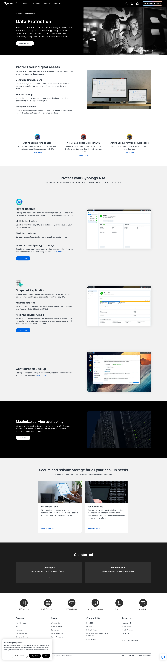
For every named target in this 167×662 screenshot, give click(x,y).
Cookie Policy (23, 649)
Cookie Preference (67, 655)
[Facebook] (123, 656)
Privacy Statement (10, 649)
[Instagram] (133, 656)
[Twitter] (126, 656)
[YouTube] (130, 656)
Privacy (59, 655)
